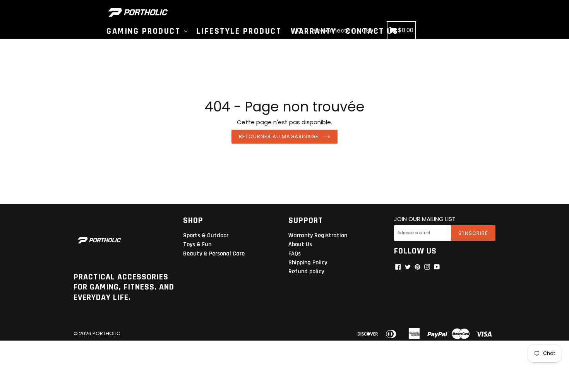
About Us (300, 244)
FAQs (294, 254)
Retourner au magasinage (279, 136)
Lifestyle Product (239, 31)
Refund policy (306, 271)
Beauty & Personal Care (214, 254)
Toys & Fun (197, 244)
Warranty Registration (317, 235)
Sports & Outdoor (205, 235)
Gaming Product (144, 31)
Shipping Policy (307, 263)
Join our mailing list (425, 219)
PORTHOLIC (106, 333)
